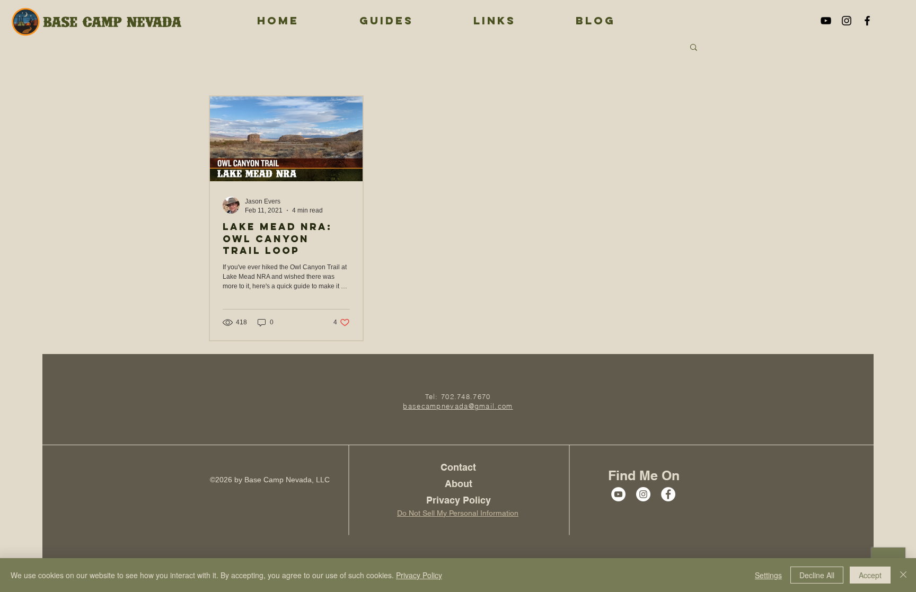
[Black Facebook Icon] (867, 20)
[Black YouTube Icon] (826, 20)
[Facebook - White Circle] (668, 494)
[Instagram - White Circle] (643, 494)
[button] (694, 48)
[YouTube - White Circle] (618, 494)
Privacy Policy (419, 575)
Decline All (816, 575)
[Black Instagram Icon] (846, 20)
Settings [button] (768, 575)
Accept (870, 575)
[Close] (903, 575)
